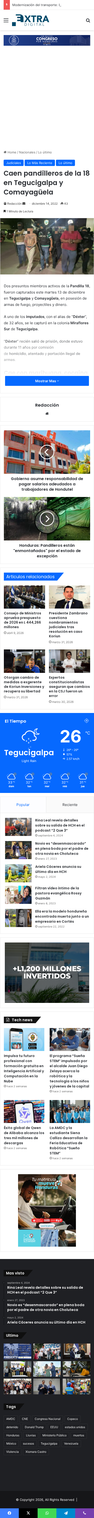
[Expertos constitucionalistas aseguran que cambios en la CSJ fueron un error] (69, 661)
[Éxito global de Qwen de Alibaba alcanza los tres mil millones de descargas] (24, 1111)
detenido (12, 1427)
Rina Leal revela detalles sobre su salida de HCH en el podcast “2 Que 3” (60, 825)
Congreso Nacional (47, 1419)
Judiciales (13, 163)
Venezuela (71, 1443)
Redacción (14, 203)
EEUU (54, 1427)
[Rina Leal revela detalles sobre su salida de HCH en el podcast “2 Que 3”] (18, 827)
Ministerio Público (54, 1435)
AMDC (10, 1419)
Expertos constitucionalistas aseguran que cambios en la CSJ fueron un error (69, 686)
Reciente (70, 804)
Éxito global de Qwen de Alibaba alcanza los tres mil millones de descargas (24, 1135)
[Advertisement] (47, 100)
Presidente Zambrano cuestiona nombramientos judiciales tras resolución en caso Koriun (68, 625)
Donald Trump (34, 1427)
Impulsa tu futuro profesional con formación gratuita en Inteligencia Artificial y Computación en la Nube (24, 1068)
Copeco (72, 1419)
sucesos (28, 1443)
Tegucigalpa (49, 1443)
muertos (78, 1435)
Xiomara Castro (36, 1451)
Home (11, 152)
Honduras (12, 1435)
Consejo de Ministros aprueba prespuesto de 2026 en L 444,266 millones (22, 620)
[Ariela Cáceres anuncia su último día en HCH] (18, 873)
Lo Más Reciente (39, 163)
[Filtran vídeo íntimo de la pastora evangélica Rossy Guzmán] (18, 895)
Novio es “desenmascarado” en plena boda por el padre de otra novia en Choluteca (61, 848)
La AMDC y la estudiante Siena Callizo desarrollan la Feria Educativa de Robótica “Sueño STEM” (68, 1140)
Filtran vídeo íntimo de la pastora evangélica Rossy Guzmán (58, 893)
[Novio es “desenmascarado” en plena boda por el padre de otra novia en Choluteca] (18, 850)
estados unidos (75, 1427)
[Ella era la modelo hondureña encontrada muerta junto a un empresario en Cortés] (18, 918)
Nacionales (27, 152)
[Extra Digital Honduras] (31, 20)
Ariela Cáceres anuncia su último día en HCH (58, 869)
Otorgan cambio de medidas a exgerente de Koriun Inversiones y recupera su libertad (24, 684)
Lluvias (31, 1435)
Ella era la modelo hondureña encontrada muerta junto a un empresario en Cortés (62, 916)
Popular (23, 804)
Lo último (45, 152)
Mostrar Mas (46, 381)
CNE (25, 1419)
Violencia (12, 1451)
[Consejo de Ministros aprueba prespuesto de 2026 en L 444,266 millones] (24, 597)
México (11, 1443)
